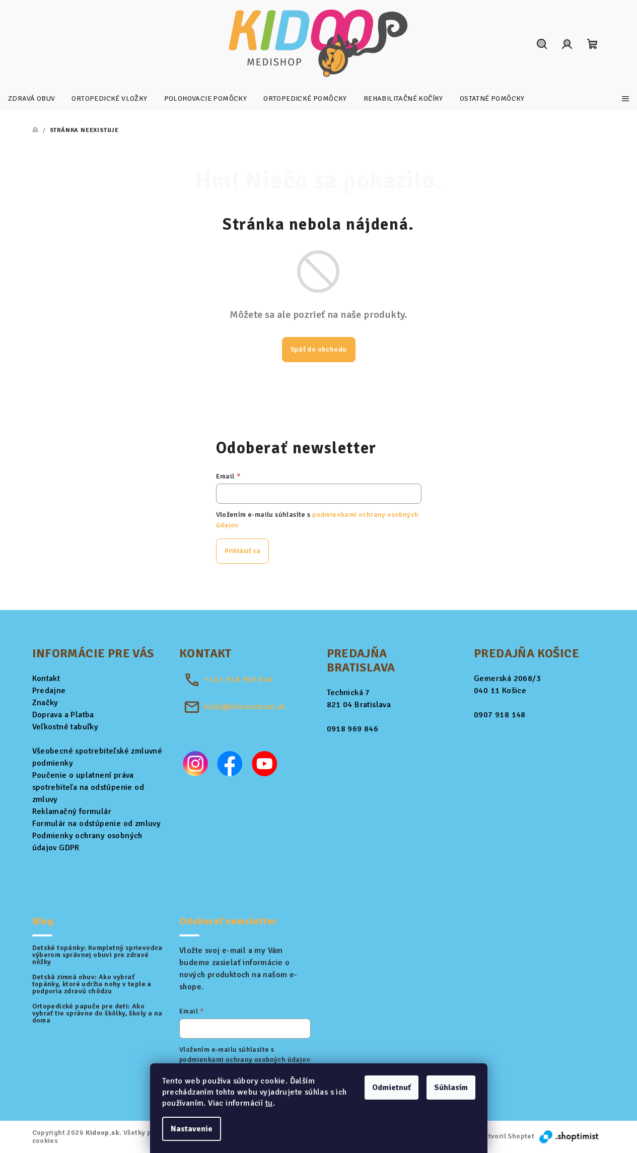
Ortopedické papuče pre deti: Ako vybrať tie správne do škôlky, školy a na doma (97, 1013)
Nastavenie (192, 1129)
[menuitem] (31, 98)
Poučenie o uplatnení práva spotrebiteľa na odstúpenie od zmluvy (88, 787)
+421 (238, 679)
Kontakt (46, 678)
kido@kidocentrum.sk (245, 707)
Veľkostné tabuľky (65, 727)
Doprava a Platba (63, 715)
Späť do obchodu (319, 349)
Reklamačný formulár (72, 811)
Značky (45, 703)
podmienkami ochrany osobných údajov (244, 1059)
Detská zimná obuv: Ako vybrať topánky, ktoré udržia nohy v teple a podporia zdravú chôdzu (92, 984)
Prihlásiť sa (242, 551)
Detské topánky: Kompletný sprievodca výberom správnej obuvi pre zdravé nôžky (97, 955)
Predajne (49, 691)
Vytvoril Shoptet (507, 1136)
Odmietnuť (391, 1087)
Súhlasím (451, 1087)
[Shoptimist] (569, 1136)
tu (269, 1103)
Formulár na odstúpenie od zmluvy (96, 824)
